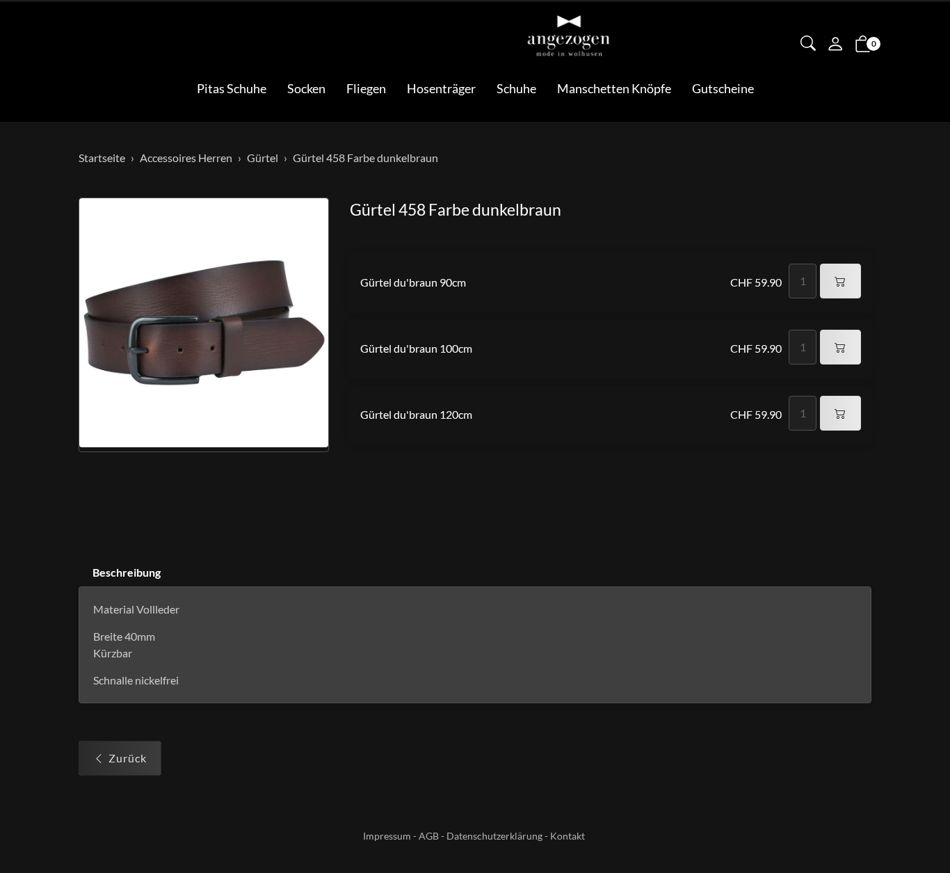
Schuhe (516, 88)
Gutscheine (723, 88)
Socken (306, 88)
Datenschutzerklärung (494, 836)
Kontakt (567, 836)
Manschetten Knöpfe (614, 88)
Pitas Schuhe (231, 88)
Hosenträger (441, 88)
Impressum (387, 836)
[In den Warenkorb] (840, 281)
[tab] (120, 573)
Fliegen (366, 88)
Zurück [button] (127, 757)
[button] (808, 44)
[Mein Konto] (835, 45)
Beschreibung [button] (126, 572)
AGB (429, 836)
